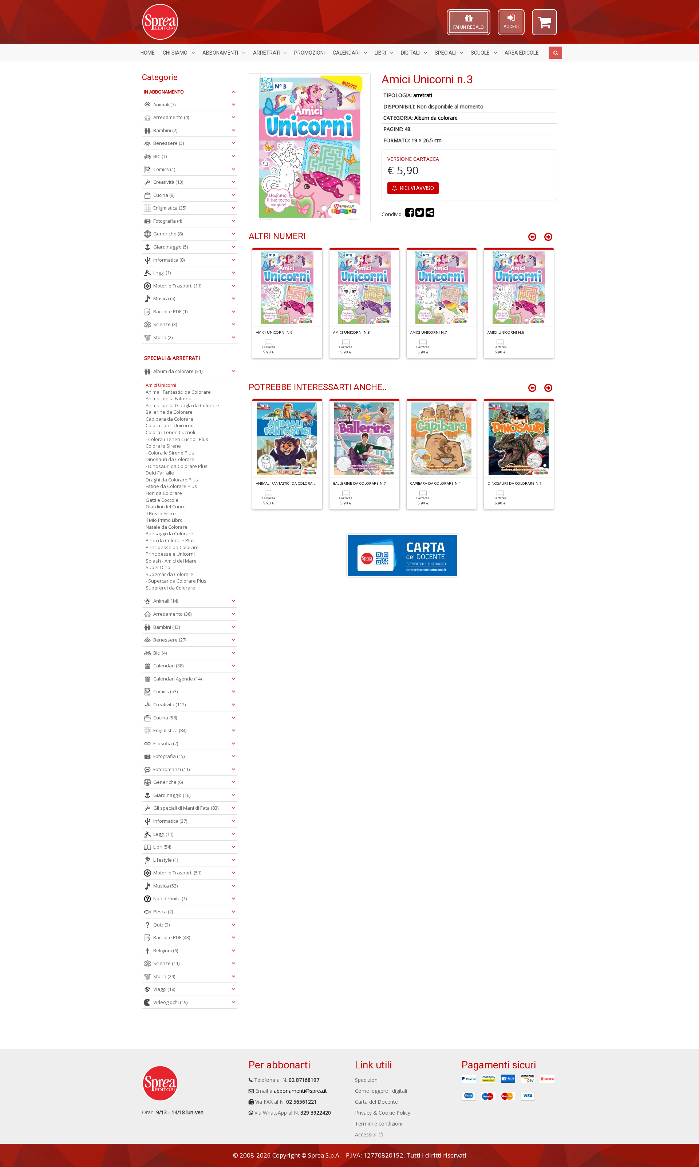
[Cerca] (555, 53)
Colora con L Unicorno (170, 425)
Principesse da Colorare (172, 547)
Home (148, 53)
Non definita (170, 898)
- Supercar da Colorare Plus (176, 580)
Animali (164, 104)
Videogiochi (170, 1002)
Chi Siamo (176, 53)
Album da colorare (436, 117)
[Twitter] (419, 214)
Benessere (168, 143)
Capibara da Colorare (169, 419)
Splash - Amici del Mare (171, 560)
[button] (544, 25)
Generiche (168, 233)
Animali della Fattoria (168, 398)
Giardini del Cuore (166, 506)
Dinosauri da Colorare (170, 459)
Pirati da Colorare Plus (170, 540)
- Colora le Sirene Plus (170, 452)
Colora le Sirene (163, 445)
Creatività (168, 182)
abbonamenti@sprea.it (300, 1090)
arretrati (422, 95)
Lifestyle (165, 860)
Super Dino (158, 567)
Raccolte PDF (170, 311)
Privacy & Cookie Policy (382, 1112)
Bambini (165, 130)
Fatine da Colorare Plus (171, 486)
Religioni (165, 950)
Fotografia (167, 221)
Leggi (162, 272)
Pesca (163, 911)
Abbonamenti (220, 53)
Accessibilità (369, 1134)
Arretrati (266, 53)
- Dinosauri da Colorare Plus (177, 466)
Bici (160, 156)
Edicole (522, 53)
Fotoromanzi (171, 769)
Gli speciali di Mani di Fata (185, 808)
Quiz (161, 924)
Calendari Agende (177, 678)
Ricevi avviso (416, 188)
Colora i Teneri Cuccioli (170, 432)
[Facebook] (409, 214)
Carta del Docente (376, 1101)
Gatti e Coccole (162, 500)
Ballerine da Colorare (169, 412)
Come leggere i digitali (381, 1090)
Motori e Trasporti (177, 285)
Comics (164, 169)
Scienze (165, 324)
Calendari (347, 53)
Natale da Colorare (166, 527)
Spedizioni (367, 1079)
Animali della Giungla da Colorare (182, 405)
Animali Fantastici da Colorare (178, 392)
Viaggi (164, 989)
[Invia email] (430, 214)
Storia (163, 337)
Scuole (481, 53)
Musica (164, 298)
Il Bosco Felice (161, 513)
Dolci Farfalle (160, 472)
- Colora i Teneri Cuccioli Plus (177, 439)
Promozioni (309, 53)
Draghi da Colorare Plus (172, 479)
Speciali (446, 53)
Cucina (163, 195)
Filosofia (165, 743)
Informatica (169, 260)
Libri (381, 53)
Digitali (411, 53)
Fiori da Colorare (164, 493)
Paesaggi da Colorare (169, 533)
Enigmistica (169, 208)
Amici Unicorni (161, 385)
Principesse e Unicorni (170, 554)
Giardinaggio (170, 246)
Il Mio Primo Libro (164, 520)
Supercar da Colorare (169, 574)
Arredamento (171, 117)
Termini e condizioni (378, 1123)
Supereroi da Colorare (170, 587)
